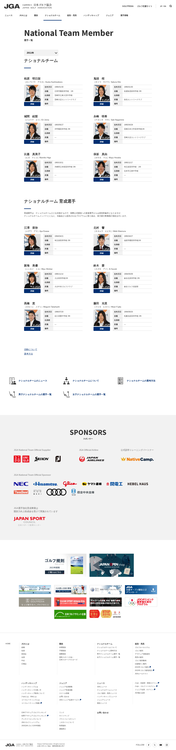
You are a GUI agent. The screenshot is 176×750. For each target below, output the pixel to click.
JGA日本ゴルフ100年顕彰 (31, 726)
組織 (23, 647)
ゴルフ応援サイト (144, 6)
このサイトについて (66, 722)
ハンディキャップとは (29, 687)
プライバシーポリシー (67, 719)
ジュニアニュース (103, 700)
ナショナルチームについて (107, 647)
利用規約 (62, 726)
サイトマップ (64, 716)
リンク (61, 712)
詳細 (32, 104)
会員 (23, 657)
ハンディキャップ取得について (33, 693)
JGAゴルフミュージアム (30, 722)
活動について (30, 349)
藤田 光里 (100, 303)
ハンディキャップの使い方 (31, 690)
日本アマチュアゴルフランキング (33, 712)
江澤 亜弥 (31, 227)
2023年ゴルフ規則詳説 (143, 670)
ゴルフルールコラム (142, 647)
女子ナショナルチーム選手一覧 (108, 657)
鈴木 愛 (99, 265)
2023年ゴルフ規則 (142, 667)
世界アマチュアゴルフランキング (33, 716)
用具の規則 (139, 657)
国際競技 (62, 654)
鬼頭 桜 (99, 78)
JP (161, 6)
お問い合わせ (64, 697)
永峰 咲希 (100, 116)
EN (165, 6)
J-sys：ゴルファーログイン (145, 686)
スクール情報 (64, 693)
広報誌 (23, 664)
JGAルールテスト (141, 674)
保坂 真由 (100, 154)
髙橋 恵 (29, 303)
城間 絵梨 (31, 116)
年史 (23, 660)
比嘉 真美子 (32, 154)
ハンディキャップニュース (107, 697)
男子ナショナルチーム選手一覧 (108, 654)
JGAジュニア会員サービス (69, 700)
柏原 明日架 (32, 78)
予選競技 (62, 651)
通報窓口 (62, 729)
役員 (23, 651)
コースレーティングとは (30, 700)
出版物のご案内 (140, 664)
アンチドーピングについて (31, 719)
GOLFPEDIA (128, 6)
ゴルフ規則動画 (140, 660)
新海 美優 (31, 265)
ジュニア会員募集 (65, 687)
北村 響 (99, 227)
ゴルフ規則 (139, 651)
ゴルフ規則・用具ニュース (107, 693)
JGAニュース (102, 687)
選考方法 (28, 354)
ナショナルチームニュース (107, 690)
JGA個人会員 (140, 693)
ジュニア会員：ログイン (144, 690)
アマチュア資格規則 (142, 654)
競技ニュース (102, 703)
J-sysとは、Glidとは (29, 697)
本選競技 (62, 647)
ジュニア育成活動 (65, 690)
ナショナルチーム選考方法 (107, 651)
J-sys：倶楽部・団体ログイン (146, 683)
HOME (8, 644)
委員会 (23, 654)
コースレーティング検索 (30, 703)
